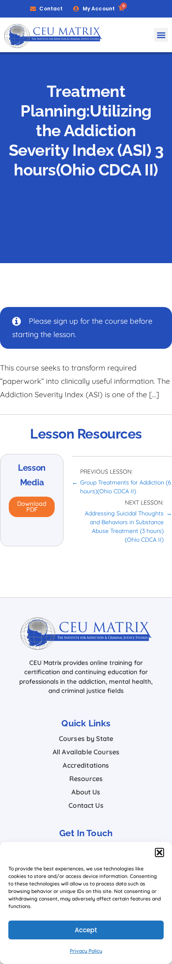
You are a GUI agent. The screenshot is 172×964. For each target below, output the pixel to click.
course (116, 321)
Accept (86, 930)
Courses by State (86, 738)
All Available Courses (86, 752)
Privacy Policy (86, 951)
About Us (85, 792)
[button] (159, 852)
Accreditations (86, 765)
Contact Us (86, 805)
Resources (86, 778)
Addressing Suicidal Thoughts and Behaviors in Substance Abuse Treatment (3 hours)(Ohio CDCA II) (124, 526)
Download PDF (31, 507)
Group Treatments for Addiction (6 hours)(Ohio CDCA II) (125, 487)
